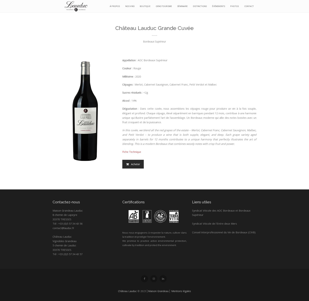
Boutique (145, 6)
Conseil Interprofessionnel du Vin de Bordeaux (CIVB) (224, 232)
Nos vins (130, 6)
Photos (234, 6)
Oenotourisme (164, 6)
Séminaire (182, 6)
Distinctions (200, 6)
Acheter (135, 164)
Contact (249, 6)
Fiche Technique (131, 152)
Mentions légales (181, 291)
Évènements (218, 6)
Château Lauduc (127, 291)
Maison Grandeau (158, 291)
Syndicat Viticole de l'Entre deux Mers (214, 223)
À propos (115, 6)
